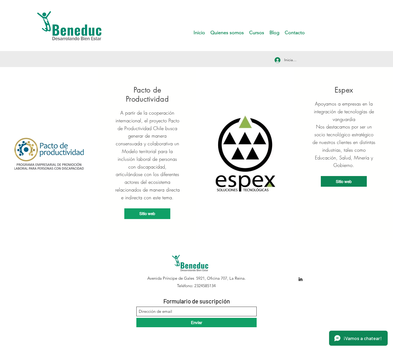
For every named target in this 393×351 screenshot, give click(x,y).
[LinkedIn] (300, 279)
